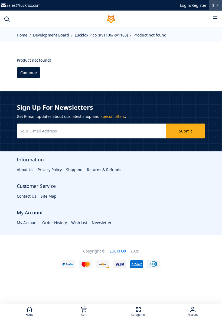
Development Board (51, 35)
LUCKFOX (118, 251)
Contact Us (26, 196)
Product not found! (150, 35)
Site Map (49, 196)
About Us (25, 169)
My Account (27, 222)
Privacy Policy (50, 169)
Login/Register (193, 5)
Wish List (79, 222)
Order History (54, 222)
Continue (28, 72)
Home (22, 35)
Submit (185, 131)
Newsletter (102, 222)
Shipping (74, 169)
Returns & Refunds (104, 169)
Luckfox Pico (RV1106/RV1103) (101, 35)
